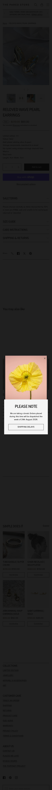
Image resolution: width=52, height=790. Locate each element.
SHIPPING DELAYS (26, 427)
